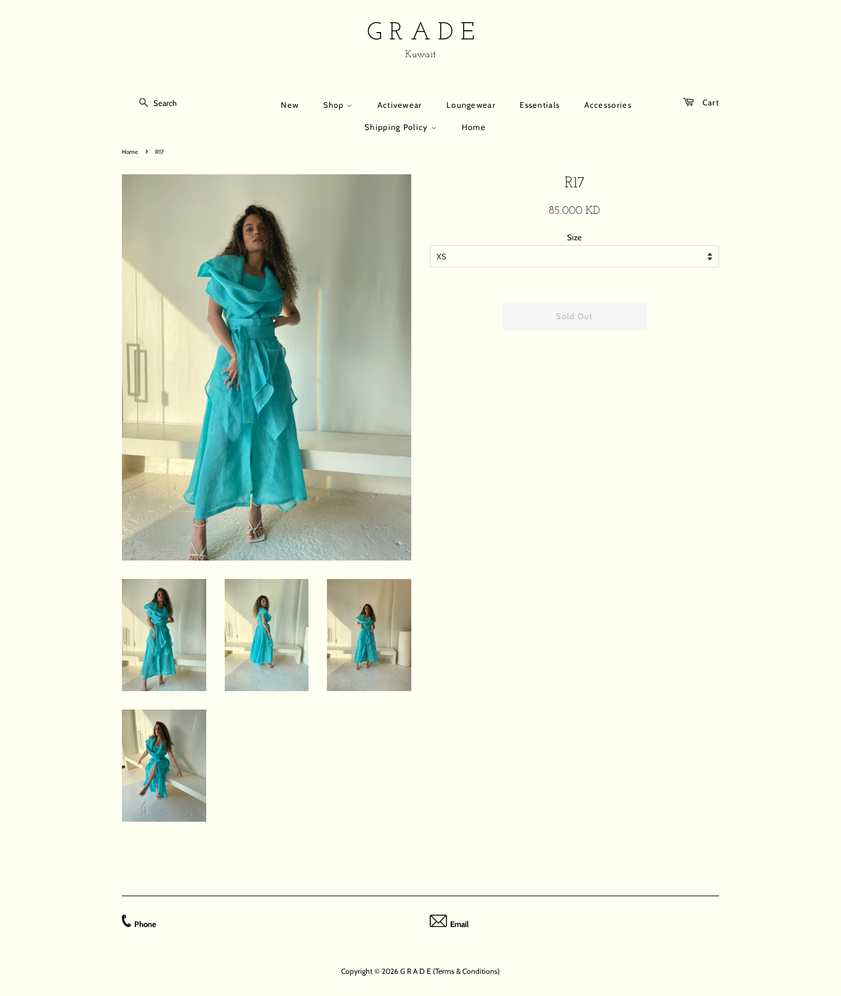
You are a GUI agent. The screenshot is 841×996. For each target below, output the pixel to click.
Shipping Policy (397, 127)
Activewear (399, 105)
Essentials (540, 105)
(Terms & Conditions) (466, 971)
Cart (709, 102)
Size (574, 237)
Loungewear (471, 105)
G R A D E (421, 33)
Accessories (608, 105)
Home (474, 127)
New (290, 105)
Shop (335, 105)
